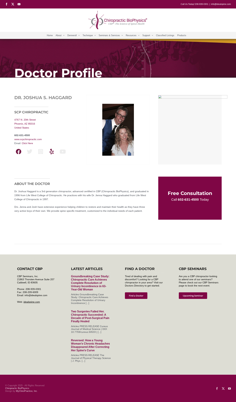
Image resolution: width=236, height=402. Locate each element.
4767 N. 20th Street (25, 119)
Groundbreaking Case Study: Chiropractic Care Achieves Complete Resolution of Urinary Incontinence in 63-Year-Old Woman (90, 283)
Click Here (27, 143)
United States (21, 127)
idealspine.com (31, 301)
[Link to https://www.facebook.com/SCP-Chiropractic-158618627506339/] (18, 151)
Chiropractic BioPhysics (17, 388)
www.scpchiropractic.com (28, 139)
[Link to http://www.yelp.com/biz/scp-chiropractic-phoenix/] (52, 151)
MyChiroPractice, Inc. (27, 391)
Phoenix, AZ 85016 (24, 123)
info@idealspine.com (221, 4)
